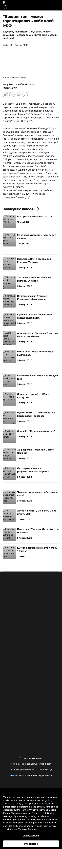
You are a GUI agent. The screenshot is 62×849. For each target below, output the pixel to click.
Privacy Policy (36, 809)
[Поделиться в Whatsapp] (5, 94)
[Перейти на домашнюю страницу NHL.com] (6, 5)
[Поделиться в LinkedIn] (18, 94)
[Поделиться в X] (12, 94)
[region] (31, 818)
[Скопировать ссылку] (25, 94)
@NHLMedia (27, 84)
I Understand (31, 843)
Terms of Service (27, 829)
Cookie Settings (31, 835)
